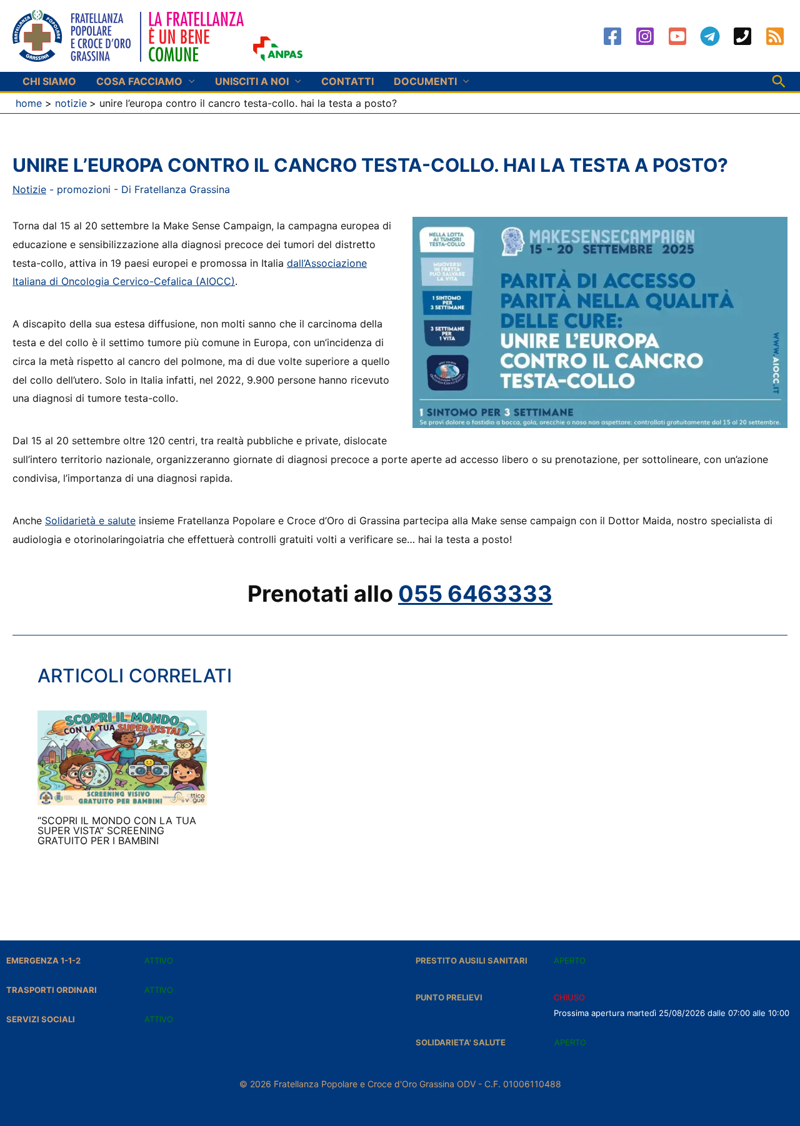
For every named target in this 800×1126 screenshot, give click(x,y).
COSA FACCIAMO (139, 81)
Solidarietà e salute (90, 520)
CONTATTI (347, 81)
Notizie (29, 189)
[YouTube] (677, 36)
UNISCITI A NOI (252, 81)
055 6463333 (475, 593)
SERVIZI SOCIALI (40, 1019)
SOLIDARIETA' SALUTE (461, 1042)
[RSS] (775, 36)
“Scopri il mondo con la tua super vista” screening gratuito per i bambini (117, 830)
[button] (779, 81)
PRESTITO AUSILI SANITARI (472, 960)
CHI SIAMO (49, 81)
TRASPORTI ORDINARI (51, 990)
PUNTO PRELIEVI (449, 997)
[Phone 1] (742, 36)
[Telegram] (710, 36)
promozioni (84, 189)
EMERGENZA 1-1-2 (43, 960)
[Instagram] (645, 36)
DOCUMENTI (425, 81)
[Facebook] (612, 36)
